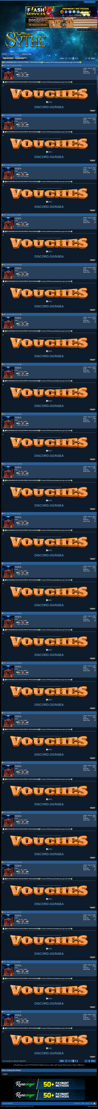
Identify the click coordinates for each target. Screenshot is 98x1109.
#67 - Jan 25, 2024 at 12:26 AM (12, 364)
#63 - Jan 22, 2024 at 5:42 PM (12, 165)
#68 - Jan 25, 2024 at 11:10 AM (12, 414)
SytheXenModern (8, 1103)
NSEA (18, 69)
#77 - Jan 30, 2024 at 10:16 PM (12, 862)
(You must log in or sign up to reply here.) (14, 1061)
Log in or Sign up (89, 1)
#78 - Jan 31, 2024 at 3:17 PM (12, 912)
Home (87, 1103)
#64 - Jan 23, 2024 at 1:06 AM (12, 215)
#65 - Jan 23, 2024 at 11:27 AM (12, 264)
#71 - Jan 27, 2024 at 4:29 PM (12, 563)
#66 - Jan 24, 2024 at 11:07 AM (12, 314)
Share (92, 111)
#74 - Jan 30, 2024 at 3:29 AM (12, 713)
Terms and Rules (92, 1106)
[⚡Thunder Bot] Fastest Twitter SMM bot (69, 1065)
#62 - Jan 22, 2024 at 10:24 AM (12, 115)
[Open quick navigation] (95, 54)
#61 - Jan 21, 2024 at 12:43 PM (12, 65)
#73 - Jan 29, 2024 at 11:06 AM (12, 663)
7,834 (94, 69)
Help (83, 1103)
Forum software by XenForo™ (17, 1106)
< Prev (62, 58)
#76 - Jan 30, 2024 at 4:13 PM (12, 812)
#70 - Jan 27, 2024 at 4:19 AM (12, 513)
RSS (94, 1103)
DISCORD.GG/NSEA (49, 107)
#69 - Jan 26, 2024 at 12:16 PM (12, 464)
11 (89, 58)
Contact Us (77, 1103)
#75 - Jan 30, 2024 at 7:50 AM (12, 762)
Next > (93, 58)
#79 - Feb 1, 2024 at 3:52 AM (11, 962)
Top (91, 1103)
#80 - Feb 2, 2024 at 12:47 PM (12, 1011)
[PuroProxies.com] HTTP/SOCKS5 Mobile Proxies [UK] (34, 1065)
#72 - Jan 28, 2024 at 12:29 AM (12, 613)
